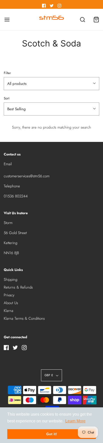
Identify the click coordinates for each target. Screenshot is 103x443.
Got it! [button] (51, 434)
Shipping (10, 279)
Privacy (9, 295)
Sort (6, 98)
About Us (11, 303)
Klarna (8, 310)
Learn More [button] (75, 421)
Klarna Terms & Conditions (24, 318)
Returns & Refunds (18, 287)
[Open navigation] (7, 19)
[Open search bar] (82, 19)
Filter (7, 73)
